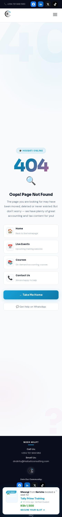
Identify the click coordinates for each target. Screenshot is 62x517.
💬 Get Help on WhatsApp (31, 306)
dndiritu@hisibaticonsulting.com (31, 461)
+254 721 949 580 (31, 453)
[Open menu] (55, 14)
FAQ (31, 515)
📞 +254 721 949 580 (14, 4)
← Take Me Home (31, 294)
